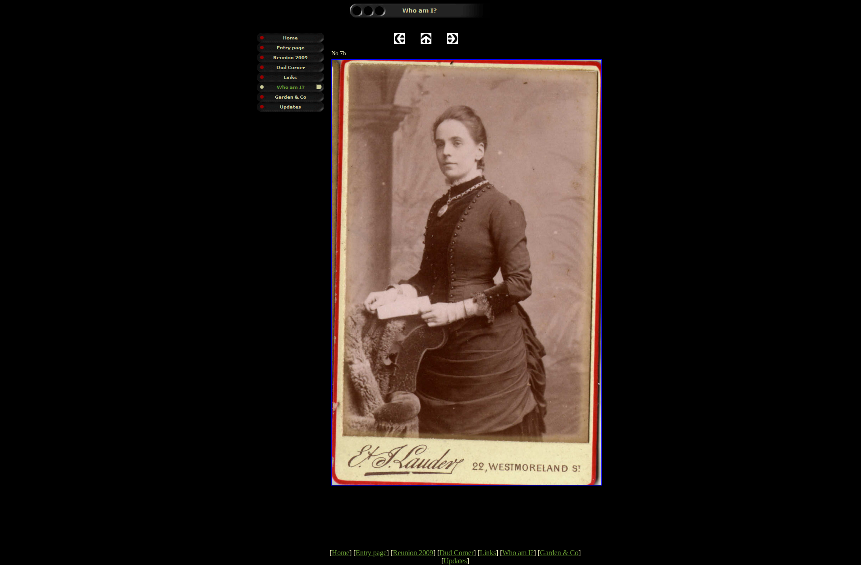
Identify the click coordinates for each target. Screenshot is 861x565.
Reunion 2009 (413, 552)
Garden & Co (559, 552)
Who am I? (518, 552)
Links (488, 552)
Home (340, 552)
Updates (455, 561)
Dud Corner (456, 552)
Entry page (371, 552)
